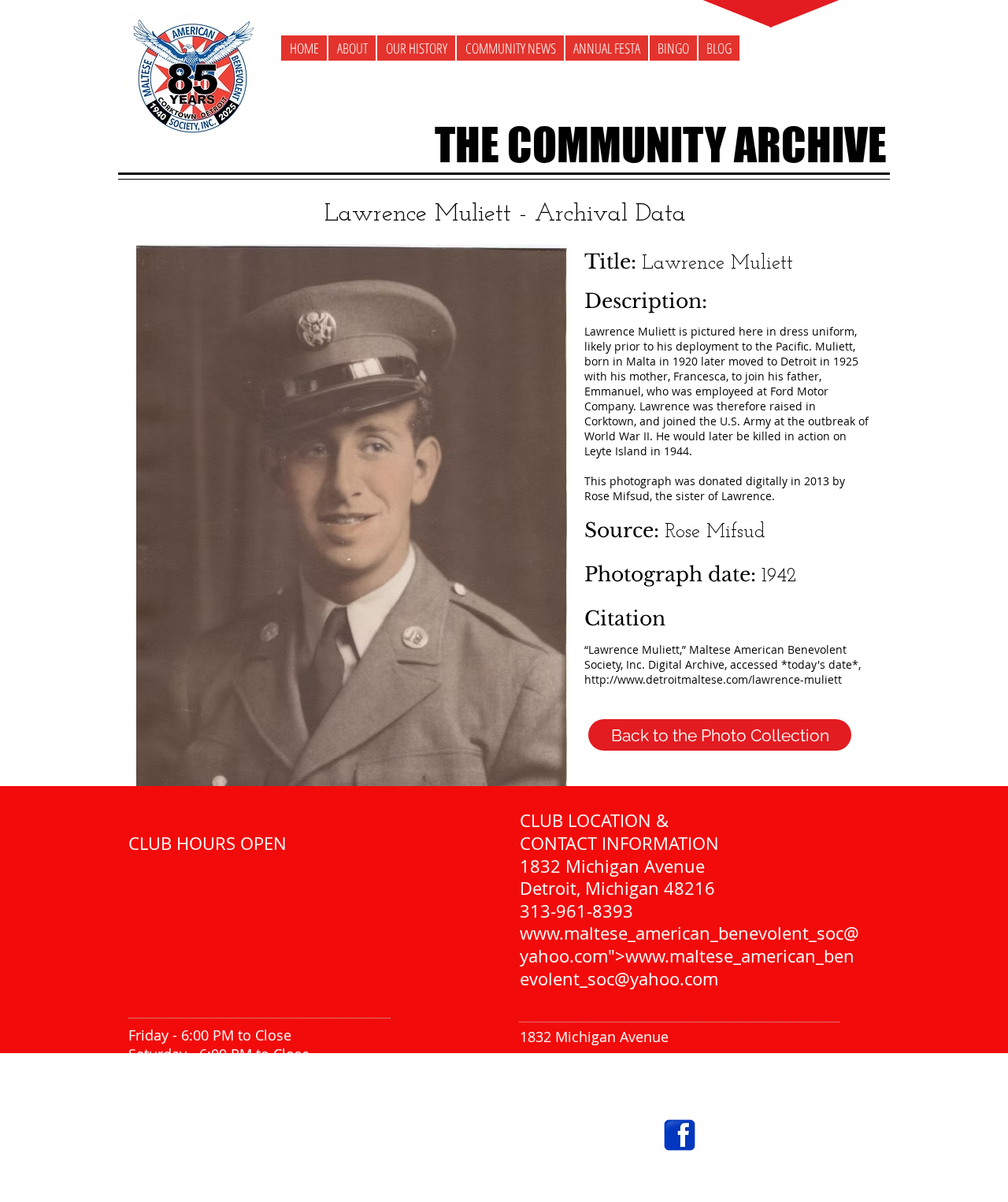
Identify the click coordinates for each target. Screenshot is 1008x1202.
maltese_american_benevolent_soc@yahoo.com (678, 1172)
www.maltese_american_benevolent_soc (681, 933)
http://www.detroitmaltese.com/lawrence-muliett (713, 679)
